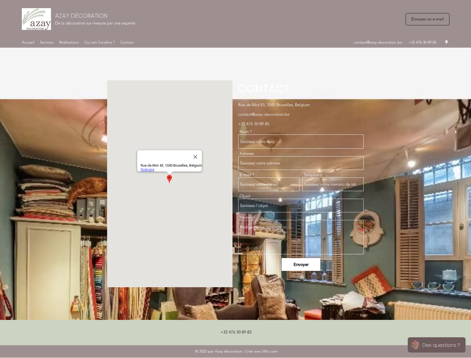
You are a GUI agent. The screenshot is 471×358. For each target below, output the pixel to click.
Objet (245, 196)
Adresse (247, 153)
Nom (244, 132)
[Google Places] (446, 42)
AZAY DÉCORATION (81, 15)
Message (247, 217)
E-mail (245, 175)
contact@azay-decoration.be (378, 42)
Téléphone (313, 175)
